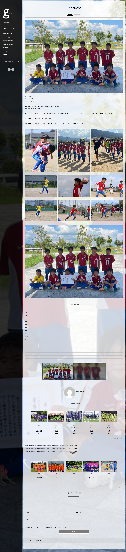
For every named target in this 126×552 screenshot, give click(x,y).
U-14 (26, 321)
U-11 (26, 330)
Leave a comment (38, 382)
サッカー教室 (27, 356)
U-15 (26, 318)
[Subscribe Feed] (15, 61)
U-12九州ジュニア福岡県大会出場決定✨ (109, 432)
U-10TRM (109, 476)
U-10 (26, 333)
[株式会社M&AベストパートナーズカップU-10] (91, 466)
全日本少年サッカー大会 (30, 342)
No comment (29, 382)
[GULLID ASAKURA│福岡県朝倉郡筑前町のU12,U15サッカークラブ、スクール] (11, 21)
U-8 (26, 315)
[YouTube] (12, 61)
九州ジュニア (27, 345)
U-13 (26, 324)
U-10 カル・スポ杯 (56, 477)
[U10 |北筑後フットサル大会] (39, 466)
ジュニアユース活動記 (29, 353)
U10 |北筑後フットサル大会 (39, 477)
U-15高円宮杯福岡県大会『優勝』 (39, 432)
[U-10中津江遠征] (74, 466)
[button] (18, 61)
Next (120, 487)
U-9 (26, 312)
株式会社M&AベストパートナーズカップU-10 (91, 478)
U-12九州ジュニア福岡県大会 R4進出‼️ (74, 432)
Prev (28, 487)
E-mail (76, 512)
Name (27, 512)
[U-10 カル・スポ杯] (56, 466)
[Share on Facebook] (4, 61)
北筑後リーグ (27, 339)
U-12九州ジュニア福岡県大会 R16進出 (91, 432)
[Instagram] (9, 61)
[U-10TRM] (109, 466)
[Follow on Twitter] (6, 61)
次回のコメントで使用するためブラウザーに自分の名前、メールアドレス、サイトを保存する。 (48, 527)
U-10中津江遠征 (74, 476)
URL (27, 519)
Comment (28, 501)
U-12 (26, 327)
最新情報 (27, 336)
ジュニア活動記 (28, 350)
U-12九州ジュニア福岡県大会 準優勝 (56, 432)
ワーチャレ (27, 348)
